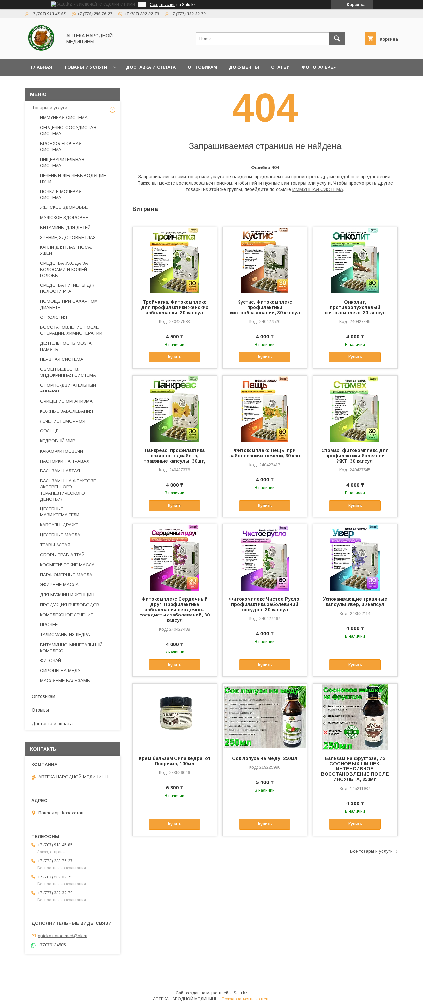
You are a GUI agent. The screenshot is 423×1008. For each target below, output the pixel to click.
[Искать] (337, 38)
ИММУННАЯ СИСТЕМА (317, 189)
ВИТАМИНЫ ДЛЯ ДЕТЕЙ (65, 227)
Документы (244, 67)
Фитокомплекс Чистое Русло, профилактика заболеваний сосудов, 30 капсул (265, 604)
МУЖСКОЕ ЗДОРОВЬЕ (64, 217)
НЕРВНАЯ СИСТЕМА (61, 359)
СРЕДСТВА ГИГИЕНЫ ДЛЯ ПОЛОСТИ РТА (68, 288)
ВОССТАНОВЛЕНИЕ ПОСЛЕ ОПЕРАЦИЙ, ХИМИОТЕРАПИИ (71, 330)
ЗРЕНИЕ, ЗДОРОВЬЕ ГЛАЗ (68, 237)
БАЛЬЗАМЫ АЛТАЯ (60, 470)
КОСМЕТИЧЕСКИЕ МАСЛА (67, 564)
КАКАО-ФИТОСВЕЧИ (61, 451)
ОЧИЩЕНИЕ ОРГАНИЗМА (66, 401)
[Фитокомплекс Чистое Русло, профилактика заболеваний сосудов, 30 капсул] (265, 557)
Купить (174, 357)
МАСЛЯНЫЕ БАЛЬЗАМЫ (65, 680)
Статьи (280, 67)
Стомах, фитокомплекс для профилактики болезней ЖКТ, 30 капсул (355, 456)
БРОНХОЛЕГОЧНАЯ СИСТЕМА (61, 146)
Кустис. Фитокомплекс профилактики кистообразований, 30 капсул (265, 307)
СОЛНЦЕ (49, 431)
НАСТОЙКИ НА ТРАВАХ (64, 461)
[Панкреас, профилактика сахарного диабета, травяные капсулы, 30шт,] (175, 409)
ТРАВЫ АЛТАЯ (55, 544)
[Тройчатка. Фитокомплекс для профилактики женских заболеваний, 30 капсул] (175, 260)
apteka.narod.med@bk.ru (62, 935)
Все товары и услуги (371, 851)
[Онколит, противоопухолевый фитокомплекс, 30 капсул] (355, 260)
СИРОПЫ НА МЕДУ (60, 670)
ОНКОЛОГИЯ (53, 317)
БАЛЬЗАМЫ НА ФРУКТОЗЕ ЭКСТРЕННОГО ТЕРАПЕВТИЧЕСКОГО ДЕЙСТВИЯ (68, 490)
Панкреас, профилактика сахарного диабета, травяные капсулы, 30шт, (174, 456)
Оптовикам (202, 67)
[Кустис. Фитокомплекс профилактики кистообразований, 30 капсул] (265, 260)
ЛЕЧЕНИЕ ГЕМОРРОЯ (62, 421)
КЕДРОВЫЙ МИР (57, 440)
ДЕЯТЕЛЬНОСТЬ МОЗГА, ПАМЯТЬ (66, 346)
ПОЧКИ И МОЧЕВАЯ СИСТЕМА (61, 194)
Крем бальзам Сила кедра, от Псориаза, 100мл (175, 761)
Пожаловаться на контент (246, 999)
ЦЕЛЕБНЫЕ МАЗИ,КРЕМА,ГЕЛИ (59, 511)
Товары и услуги (85, 67)
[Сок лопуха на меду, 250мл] (265, 717)
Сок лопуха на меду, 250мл (264, 758)
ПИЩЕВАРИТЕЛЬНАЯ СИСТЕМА (62, 162)
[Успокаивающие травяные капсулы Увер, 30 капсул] (355, 557)
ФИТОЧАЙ (50, 660)
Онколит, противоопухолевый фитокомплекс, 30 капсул (355, 307)
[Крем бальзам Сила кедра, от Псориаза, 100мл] (175, 717)
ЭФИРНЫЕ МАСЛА (59, 584)
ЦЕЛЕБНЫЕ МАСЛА (60, 534)
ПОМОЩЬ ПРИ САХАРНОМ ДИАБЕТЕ (69, 304)
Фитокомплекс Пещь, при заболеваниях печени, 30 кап (265, 453)
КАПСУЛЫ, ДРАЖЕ (59, 524)
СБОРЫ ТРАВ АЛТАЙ (62, 554)
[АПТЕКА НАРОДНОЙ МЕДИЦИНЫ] (41, 50)
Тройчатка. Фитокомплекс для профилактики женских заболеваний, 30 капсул (174, 307)
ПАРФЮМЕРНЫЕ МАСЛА (66, 574)
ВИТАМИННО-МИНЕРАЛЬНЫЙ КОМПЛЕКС (71, 647)
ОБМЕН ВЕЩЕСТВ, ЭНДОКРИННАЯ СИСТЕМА (68, 372)
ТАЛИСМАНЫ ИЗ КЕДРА (65, 634)
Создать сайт (162, 4)
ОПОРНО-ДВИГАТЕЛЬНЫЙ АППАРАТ (68, 388)
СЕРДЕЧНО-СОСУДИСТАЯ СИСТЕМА (68, 130)
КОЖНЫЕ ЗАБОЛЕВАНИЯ (66, 411)
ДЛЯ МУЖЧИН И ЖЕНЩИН (67, 594)
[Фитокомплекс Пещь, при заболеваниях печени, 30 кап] (265, 409)
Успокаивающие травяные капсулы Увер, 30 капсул (355, 601)
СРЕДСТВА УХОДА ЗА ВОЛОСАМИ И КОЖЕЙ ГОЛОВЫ (64, 269)
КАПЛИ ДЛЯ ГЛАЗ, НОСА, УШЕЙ (66, 250)
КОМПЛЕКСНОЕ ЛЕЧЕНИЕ (66, 614)
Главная (41, 67)
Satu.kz (240, 993)
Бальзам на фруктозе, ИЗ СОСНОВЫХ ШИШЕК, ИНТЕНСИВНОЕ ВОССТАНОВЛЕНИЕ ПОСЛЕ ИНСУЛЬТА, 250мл (355, 769)
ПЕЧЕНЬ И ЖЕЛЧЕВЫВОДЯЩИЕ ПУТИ (73, 178)
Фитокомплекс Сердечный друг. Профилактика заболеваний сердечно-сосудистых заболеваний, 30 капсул (174, 609)
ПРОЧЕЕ (49, 624)
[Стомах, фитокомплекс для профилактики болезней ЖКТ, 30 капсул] (355, 409)
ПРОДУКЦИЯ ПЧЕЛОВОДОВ (69, 604)
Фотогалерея (319, 67)
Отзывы (40, 710)
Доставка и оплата (151, 67)
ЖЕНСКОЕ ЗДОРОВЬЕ (64, 207)
